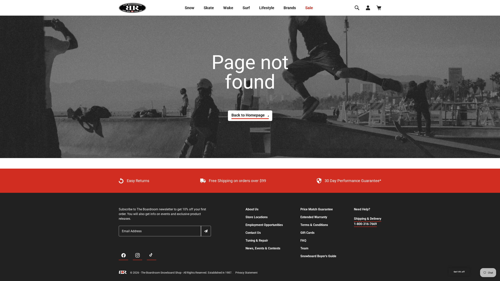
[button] (357, 8)
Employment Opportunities (264, 225)
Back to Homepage (248, 115)
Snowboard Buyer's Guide (318, 256)
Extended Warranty (313, 217)
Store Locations (257, 217)
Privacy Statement (246, 272)
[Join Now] (206, 231)
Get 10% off (459, 272)
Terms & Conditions (314, 225)
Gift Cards (307, 233)
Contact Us (253, 233)
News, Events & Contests (263, 248)
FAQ (303, 240)
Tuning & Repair (257, 240)
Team (304, 248)
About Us (252, 209)
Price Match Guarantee (316, 209)
